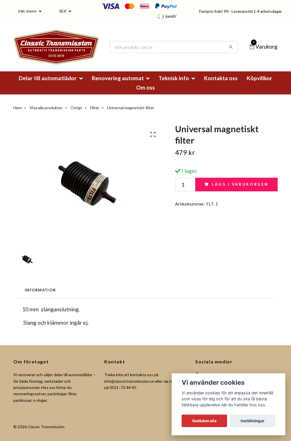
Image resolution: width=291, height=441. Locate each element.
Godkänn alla (204, 421)
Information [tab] (40, 298)
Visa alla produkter (46, 115)
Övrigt (76, 115)
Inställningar (253, 421)
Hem (17, 115)
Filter (94, 115)
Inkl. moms (28, 11)
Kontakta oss (221, 85)
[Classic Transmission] (66, 51)
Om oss (145, 95)
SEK (63, 11)
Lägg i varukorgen (240, 192)
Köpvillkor (259, 85)
